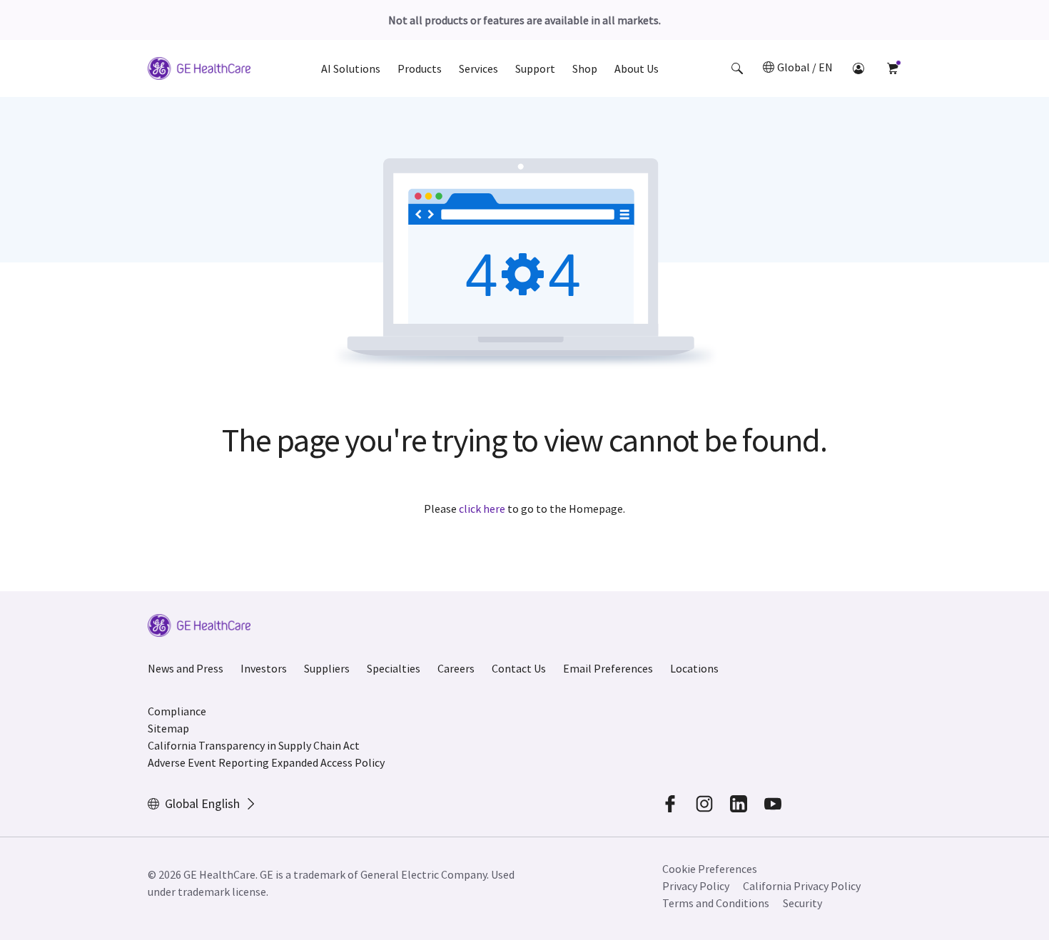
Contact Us (519, 668)
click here (482, 508)
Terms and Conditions (715, 903)
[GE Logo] (199, 70)
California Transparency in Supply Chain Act (254, 745)
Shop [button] (584, 68)
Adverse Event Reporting (208, 762)
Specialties (393, 668)
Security (802, 903)
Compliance (177, 711)
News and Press (185, 668)
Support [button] (535, 68)
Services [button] (478, 68)
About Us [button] (636, 68)
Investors (263, 668)
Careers (456, 668)
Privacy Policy (695, 886)
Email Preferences (608, 668)
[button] (737, 68)
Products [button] (419, 68)
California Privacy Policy (802, 886)
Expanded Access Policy (328, 762)
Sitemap (168, 728)
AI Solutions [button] (350, 68)
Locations (694, 668)
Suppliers (327, 668)
